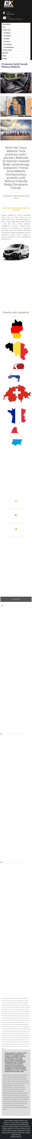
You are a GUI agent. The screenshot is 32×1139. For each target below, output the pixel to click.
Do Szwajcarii (8, 44)
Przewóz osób (6, 30)
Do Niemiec (7, 33)
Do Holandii (7, 36)
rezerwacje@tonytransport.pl (14, 19)
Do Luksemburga (9, 47)
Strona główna (6, 24)
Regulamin (5, 53)
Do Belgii (6, 38)
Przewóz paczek (7, 50)
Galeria (4, 55)
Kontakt (4, 58)
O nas (4, 27)
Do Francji (7, 41)
